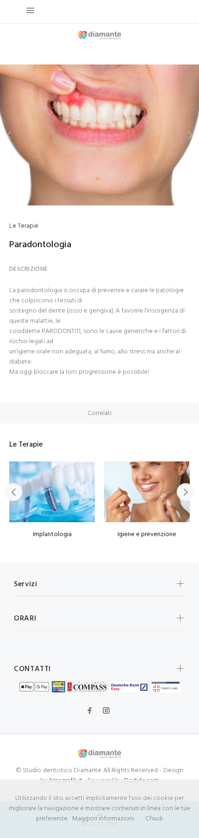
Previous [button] (9, 135)
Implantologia (52, 534)
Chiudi (154, 818)
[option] (99, 134)
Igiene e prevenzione (147, 534)
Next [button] (190, 135)
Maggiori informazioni (103, 818)
